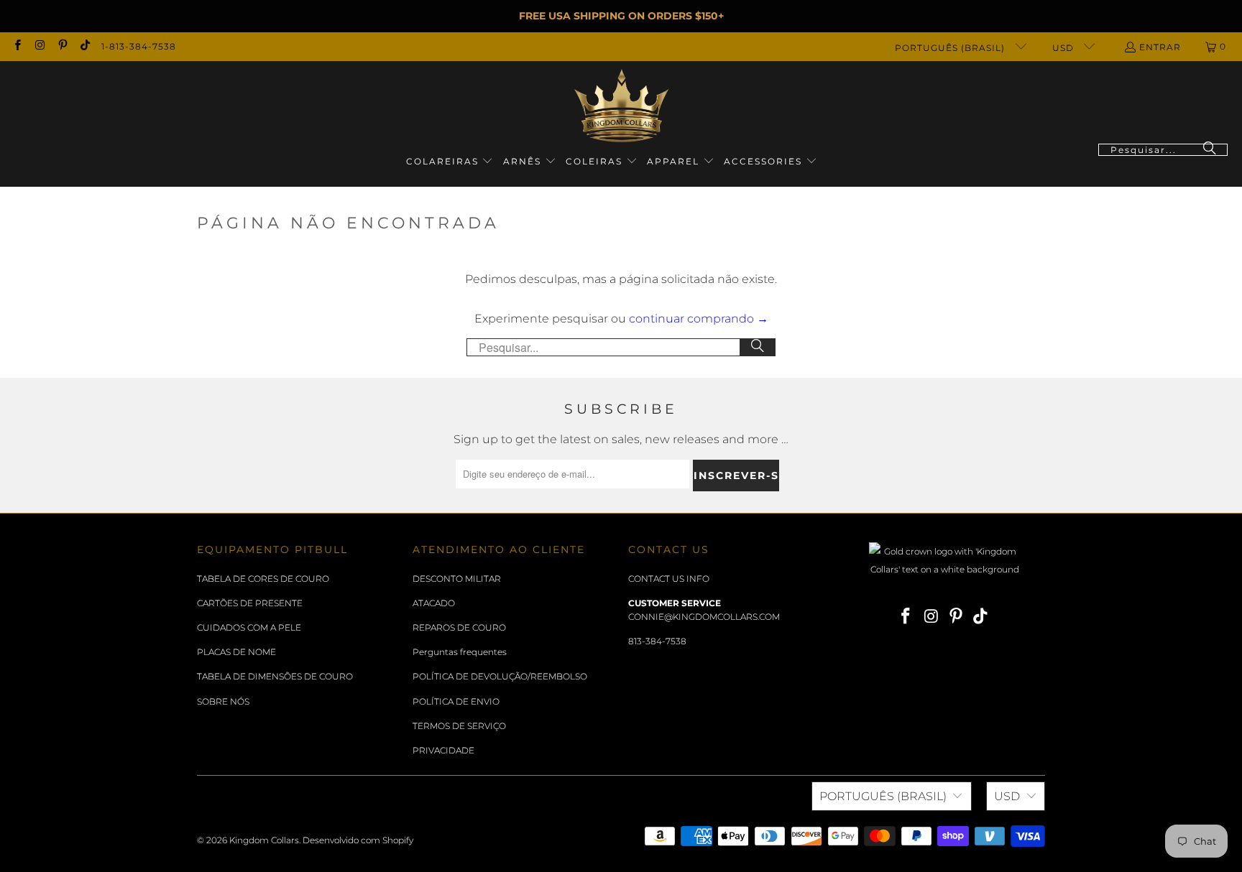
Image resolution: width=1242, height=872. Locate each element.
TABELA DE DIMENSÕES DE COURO (275, 676)
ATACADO (434, 603)
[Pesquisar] (1210, 150)
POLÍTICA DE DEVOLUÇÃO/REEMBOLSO (500, 676)
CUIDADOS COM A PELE (249, 627)
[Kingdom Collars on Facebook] (17, 46)
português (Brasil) (951, 47)
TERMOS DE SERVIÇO (459, 725)
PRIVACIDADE (443, 750)
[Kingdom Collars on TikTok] (84, 46)
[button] (450, 162)
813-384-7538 (657, 641)
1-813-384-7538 (138, 46)
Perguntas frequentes (460, 651)
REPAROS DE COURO (459, 627)
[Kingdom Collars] (621, 106)
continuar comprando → (698, 318)
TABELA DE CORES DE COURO (263, 578)
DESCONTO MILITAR (457, 578)
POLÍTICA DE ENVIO (456, 701)
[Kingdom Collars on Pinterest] (62, 46)
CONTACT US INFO (668, 578)
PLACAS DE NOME (236, 651)
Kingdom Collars (264, 840)
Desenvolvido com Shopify (358, 840)
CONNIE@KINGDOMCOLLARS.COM (704, 616)
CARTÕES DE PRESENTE (250, 603)
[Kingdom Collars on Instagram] (39, 46)
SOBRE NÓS (223, 701)
